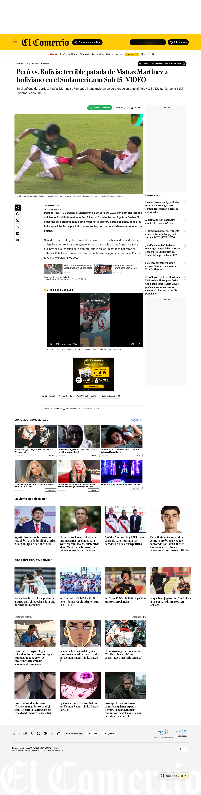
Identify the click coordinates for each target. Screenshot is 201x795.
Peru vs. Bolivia (65, 396)
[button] (51, 344)
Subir (180, 749)
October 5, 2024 (79, 279)
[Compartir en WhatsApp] (18, 214)
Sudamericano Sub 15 (111, 396)
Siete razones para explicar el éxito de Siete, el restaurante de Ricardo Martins (161, 266)
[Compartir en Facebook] (18, 220)
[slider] (95, 340)
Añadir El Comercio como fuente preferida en (161, 64)
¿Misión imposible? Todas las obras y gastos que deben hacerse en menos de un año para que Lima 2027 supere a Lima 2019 (162, 250)
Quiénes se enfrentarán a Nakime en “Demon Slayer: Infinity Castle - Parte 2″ (79, 706)
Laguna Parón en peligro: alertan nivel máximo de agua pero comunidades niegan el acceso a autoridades (162, 207)
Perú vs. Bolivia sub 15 (86, 396)
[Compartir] (18, 208)
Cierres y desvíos (114, 54)
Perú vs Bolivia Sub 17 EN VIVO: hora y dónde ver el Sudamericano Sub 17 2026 (79, 601)
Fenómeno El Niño (69, 54)
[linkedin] (52, 733)
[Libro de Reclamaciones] (182, 733)
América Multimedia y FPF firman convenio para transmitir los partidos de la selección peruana (124, 540)
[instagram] (38, 733)
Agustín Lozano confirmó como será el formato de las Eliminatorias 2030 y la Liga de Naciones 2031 (34, 540)
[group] (63, 344)
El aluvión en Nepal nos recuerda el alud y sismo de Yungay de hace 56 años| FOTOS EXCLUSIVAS (162, 234)
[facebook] (25, 733)
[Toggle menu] (15, 42)
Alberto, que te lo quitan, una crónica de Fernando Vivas (160, 221)
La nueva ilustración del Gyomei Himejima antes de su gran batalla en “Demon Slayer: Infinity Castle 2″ (79, 655)
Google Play (109, 733)
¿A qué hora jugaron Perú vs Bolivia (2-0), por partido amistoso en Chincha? (170, 601)
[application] (95, 320)
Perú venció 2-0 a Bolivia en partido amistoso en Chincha (125, 599)
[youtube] (45, 733)
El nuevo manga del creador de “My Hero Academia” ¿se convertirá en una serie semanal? (124, 654)
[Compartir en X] (18, 227)
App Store (93, 733)
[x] (32, 733)
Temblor (100, 54)
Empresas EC (132, 54)
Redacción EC (53, 206)
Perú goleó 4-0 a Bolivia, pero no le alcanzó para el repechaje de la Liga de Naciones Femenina (34, 601)
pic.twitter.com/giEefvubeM (59, 277)
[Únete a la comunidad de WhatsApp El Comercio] (99, 107)
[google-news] (58, 733)
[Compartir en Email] (18, 233)
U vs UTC (145, 54)
